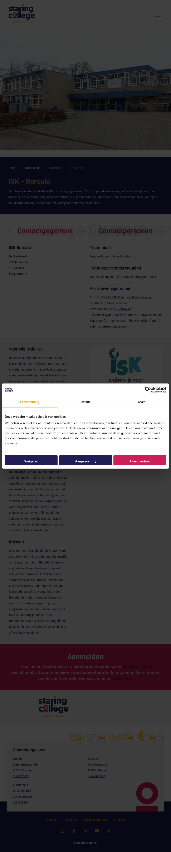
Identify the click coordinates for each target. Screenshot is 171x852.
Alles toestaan (140, 461)
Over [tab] (141, 401)
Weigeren (31, 461)
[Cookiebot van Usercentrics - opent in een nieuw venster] (148, 389)
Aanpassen (83, 461)
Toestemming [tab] (29, 401)
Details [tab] (85, 401)
